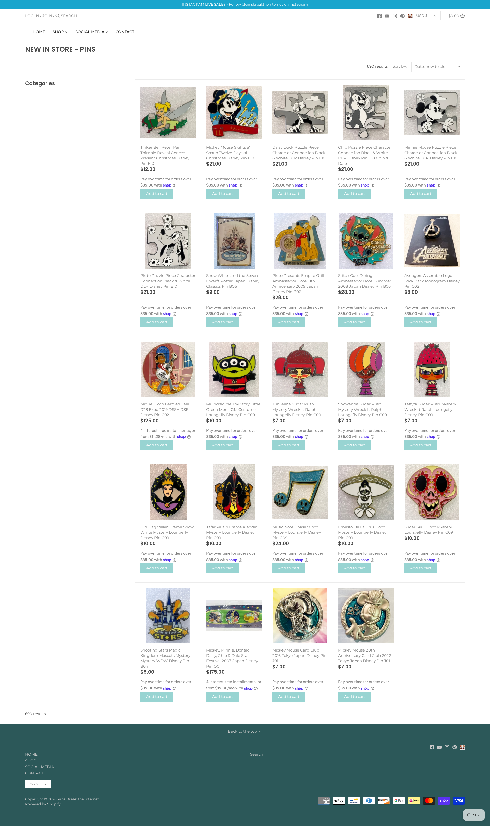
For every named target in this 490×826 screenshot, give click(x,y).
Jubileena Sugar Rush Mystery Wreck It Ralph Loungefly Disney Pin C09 (296, 409)
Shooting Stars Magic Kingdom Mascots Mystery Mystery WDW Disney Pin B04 (165, 658)
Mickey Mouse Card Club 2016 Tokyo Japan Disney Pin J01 (299, 655)
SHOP (30, 760)
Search (256, 754)
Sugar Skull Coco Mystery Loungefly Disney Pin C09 (428, 530)
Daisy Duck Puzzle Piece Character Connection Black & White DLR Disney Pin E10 (298, 152)
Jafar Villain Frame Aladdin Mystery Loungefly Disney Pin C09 (232, 532)
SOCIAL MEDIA (39, 766)
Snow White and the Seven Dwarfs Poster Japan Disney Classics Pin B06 (232, 281)
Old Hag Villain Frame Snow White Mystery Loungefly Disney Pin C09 (167, 532)
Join (47, 15)
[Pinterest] (402, 15)
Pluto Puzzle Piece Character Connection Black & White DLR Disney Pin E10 (167, 281)
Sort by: (400, 66)
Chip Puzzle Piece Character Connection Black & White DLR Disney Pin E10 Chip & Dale (365, 155)
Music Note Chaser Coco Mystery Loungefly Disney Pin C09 (296, 532)
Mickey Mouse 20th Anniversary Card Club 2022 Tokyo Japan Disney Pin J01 (364, 655)
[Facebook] (379, 15)
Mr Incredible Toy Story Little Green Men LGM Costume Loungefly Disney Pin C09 (233, 409)
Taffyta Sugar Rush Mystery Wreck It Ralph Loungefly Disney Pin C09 (430, 409)
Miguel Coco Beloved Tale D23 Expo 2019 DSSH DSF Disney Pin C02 (164, 409)
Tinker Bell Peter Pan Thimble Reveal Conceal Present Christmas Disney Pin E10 (164, 155)
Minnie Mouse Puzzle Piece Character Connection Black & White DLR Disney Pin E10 (430, 152)
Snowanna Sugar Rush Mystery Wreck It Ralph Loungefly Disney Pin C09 (362, 409)
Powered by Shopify (43, 804)
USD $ (422, 16)
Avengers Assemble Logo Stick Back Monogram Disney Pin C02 (432, 281)
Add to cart (156, 193)
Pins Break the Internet (78, 799)
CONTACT (34, 773)
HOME (31, 754)
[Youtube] (387, 15)
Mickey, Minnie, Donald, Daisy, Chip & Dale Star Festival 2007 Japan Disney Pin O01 (232, 658)
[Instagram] (395, 15)
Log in (32, 15)
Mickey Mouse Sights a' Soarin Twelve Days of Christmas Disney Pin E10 (230, 152)
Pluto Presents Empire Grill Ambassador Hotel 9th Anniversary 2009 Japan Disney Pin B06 (298, 283)
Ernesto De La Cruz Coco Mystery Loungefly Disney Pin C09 (362, 532)
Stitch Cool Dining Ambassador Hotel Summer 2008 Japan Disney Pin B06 (364, 281)
